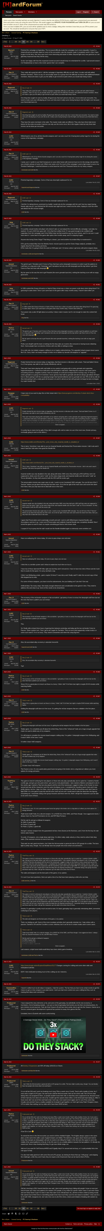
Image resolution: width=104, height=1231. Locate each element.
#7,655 (98, 389)
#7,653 (98, 324)
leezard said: (26, 328)
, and (30, 254)
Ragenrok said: (26, 112)
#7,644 (98, 108)
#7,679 (98, 1110)
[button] (24, 12)
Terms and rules (78, 1224)
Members (31, 12)
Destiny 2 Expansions (30, 1066)
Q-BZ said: (25, 154)
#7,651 (98, 284)
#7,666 (98, 672)
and (27, 170)
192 (23, 41)
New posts (19, 12)
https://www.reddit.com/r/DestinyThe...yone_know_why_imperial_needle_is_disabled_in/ (50, 442)
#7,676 (98, 999)
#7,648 (98, 193)
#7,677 (98, 1062)
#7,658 (98, 455)
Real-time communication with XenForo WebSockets (58, 1228)
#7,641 (98, 46)
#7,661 (98, 552)
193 (27, 41)
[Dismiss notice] (100, 20)
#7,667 (98, 696)
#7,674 (98, 961)
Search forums (17, 15)
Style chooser (8, 1224)
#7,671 (98, 801)
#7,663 (98, 609)
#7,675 (98, 984)
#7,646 (98, 149)
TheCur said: (26, 700)
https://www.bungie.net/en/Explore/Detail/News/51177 (38, 965)
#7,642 (98, 68)
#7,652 (98, 299)
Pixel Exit (40, 1228)
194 (31, 41)
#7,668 (98, 718)
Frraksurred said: (27, 1114)
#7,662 (98, 593)
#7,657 (98, 438)
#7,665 (98, 653)
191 (20, 41)
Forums (9, 12)
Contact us (68, 1224)
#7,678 (98, 1077)
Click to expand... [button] (60, 424)
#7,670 (98, 777)
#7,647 (98, 176)
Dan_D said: (26, 88)
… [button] (12, 41)
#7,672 (98, 851)
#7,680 (98, 1167)
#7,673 (98, 887)
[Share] (94, 46)
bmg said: (25, 304)
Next (42, 41)
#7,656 (98, 404)
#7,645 (98, 132)
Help (95, 1224)
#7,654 (98, 358)
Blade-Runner (7, 38)
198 (38, 41)
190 (16, 41)
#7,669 (98, 747)
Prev (5, 41)
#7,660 (98, 534)
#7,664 (98, 638)
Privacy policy (88, 1224)
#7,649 (98, 218)
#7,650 (98, 260)
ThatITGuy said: (27, 855)
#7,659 (98, 496)
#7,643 (98, 83)
